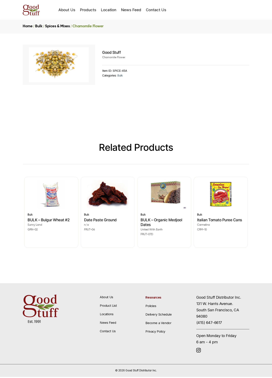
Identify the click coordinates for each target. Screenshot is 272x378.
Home (27, 26)
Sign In (229, 10)
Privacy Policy (155, 331)
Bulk (38, 26)
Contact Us (156, 10)
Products (88, 10)
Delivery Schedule (158, 314)
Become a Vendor (158, 323)
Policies (150, 306)
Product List (108, 306)
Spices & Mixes (57, 26)
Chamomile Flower (87, 26)
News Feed (131, 10)
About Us (66, 10)
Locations (106, 314)
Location (108, 10)
